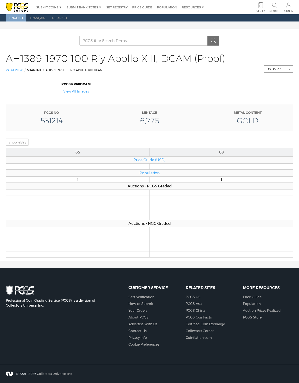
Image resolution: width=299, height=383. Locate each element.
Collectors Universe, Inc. (55, 374)
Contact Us (137, 331)
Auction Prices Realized (262, 310)
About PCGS (138, 317)
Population (167, 7)
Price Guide (142, 7)
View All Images (76, 91)
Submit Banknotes (82, 7)
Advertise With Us (142, 324)
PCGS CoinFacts (199, 317)
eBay (17, 142)
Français (37, 18)
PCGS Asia (194, 304)
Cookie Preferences (143, 344)
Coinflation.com (199, 338)
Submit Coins (47, 7)
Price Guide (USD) (149, 159)
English (16, 18)
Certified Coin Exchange (205, 324)
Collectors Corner (200, 331)
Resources (191, 7)
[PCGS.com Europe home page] (19, 7)
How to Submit (140, 304)
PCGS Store (252, 317)
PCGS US (193, 297)
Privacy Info (137, 338)
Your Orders (137, 310)
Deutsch (59, 18)
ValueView (14, 70)
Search (274, 11)
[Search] (213, 41)
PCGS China (195, 310)
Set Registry (117, 7)
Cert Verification (141, 297)
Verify (260, 11)
